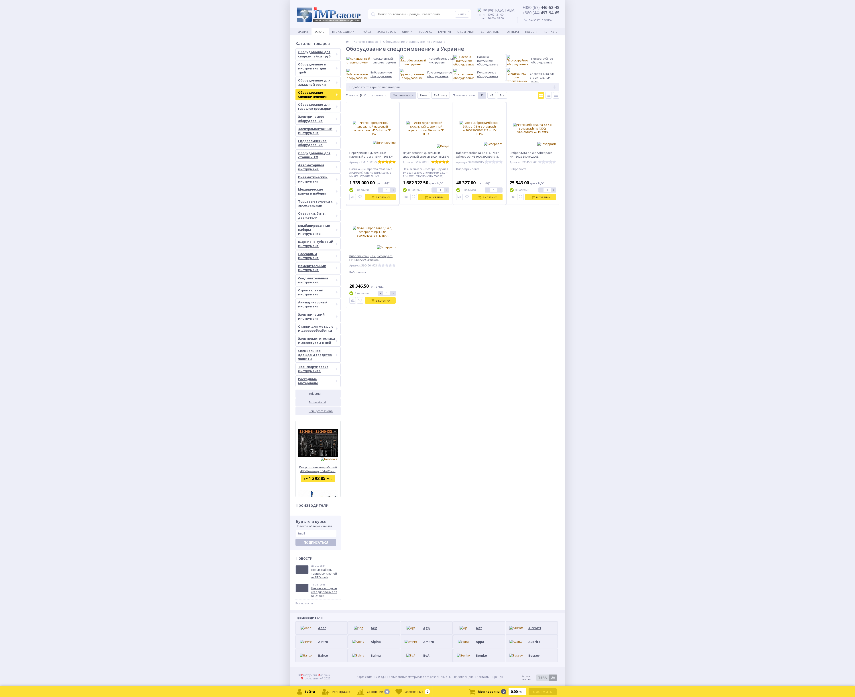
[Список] (548, 95)
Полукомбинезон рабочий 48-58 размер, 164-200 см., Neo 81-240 (318, 469)
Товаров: (352, 95)
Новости (531, 31)
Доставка (425, 31)
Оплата (407, 31)
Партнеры (512, 31)
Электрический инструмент (311, 316)
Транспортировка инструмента (313, 369)
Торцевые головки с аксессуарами (315, 203)
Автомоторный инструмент (311, 167)
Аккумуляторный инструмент (313, 304)
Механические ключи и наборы (312, 191)
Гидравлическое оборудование (312, 143)
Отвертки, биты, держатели (312, 215)
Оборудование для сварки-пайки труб (314, 54)
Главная (302, 31)
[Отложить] (360, 197)
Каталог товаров (538, 678)
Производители (343, 31)
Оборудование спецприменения (312, 94)
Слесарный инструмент (308, 256)
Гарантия (444, 31)
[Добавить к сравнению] (352, 197)
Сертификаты (490, 31)
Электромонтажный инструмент (315, 131)
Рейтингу (440, 95)
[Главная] (347, 42)
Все (502, 95)
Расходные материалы (308, 381)
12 (482, 95)
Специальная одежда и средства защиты (315, 355)
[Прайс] (556, 95)
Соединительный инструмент (313, 280)
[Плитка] (541, 95)
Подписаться (316, 542)
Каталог (320, 31)
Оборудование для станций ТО (314, 155)
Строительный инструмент (310, 292)
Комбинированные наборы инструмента (314, 230)
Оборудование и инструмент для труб (312, 68)
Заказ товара (386, 31)
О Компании (465, 31)
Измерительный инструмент (312, 268)
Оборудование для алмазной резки (314, 82)
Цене (424, 95)
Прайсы (366, 31)
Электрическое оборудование (311, 118)
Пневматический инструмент (313, 179)
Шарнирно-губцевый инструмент (315, 244)
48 (491, 95)
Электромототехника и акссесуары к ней (316, 340)
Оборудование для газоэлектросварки (314, 106)
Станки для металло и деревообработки (315, 328)
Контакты (551, 31)
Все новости (304, 603)
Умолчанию (401, 95)
